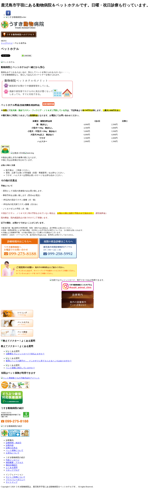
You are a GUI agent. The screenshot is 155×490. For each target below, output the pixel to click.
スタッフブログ (12, 470)
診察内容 (10, 445)
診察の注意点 (11, 448)
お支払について (12, 453)
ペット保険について (14, 450)
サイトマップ (11, 482)
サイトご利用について (15, 477)
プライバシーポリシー (15, 480)
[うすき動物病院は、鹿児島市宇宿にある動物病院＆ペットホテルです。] (22, 27)
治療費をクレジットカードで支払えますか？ (25, 354)
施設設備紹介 (11, 465)
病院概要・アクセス (14, 462)
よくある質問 (11, 468)
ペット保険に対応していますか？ (20, 368)
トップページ (7, 43)
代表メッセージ (12, 460)
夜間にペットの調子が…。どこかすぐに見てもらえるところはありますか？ (39, 361)
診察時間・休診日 (13, 443)
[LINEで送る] (26, 55)
